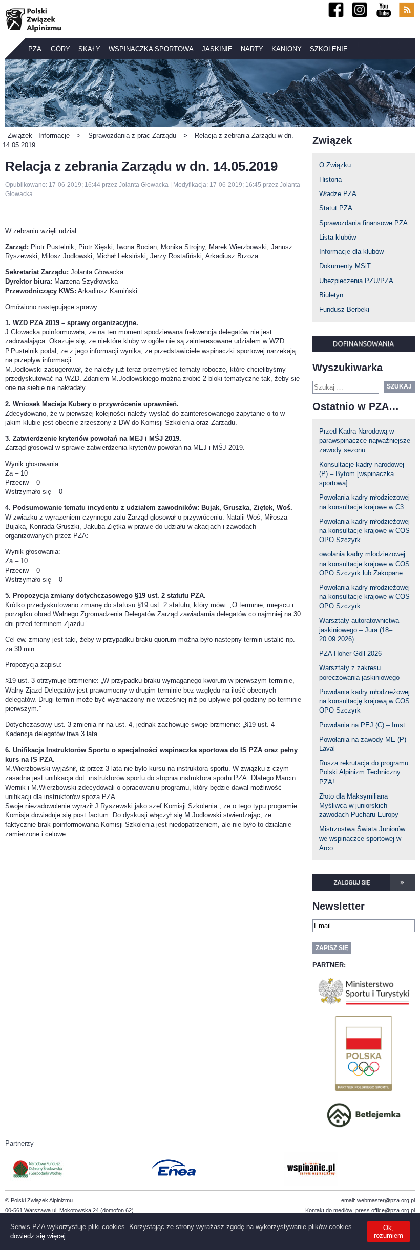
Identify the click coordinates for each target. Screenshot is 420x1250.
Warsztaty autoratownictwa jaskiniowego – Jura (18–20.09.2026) (359, 630)
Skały (89, 49)
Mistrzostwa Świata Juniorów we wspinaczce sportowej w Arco (362, 838)
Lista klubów (337, 237)
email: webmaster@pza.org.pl (378, 1200)
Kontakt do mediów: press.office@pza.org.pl (360, 1210)
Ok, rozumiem (388, 1231)
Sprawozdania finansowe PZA (363, 223)
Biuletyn (331, 295)
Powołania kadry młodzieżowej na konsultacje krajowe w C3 (364, 501)
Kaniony (286, 49)
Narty (252, 49)
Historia (330, 179)
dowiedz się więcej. (39, 1236)
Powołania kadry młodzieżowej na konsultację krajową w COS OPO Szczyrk (364, 701)
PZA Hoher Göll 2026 (350, 653)
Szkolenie (329, 49)
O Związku (335, 165)
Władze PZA (337, 194)
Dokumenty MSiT (345, 266)
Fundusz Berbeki (344, 309)
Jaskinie (217, 49)
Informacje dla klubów (351, 251)
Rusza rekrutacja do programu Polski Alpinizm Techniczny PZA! (363, 772)
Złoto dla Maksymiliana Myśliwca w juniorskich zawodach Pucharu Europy (358, 805)
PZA (34, 49)
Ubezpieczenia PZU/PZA (356, 281)
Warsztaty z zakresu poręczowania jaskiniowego (359, 672)
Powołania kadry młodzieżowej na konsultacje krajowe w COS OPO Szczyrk (364, 531)
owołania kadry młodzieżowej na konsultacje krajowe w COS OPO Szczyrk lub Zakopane (364, 563)
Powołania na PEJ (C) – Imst (362, 725)
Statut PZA (335, 208)
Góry (60, 49)
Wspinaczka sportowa (151, 49)
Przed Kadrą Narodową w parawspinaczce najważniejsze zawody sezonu (364, 440)
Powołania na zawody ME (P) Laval (362, 744)
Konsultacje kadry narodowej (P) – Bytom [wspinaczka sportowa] (361, 474)
